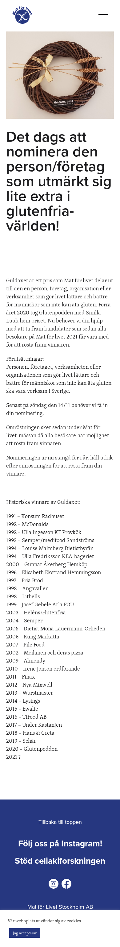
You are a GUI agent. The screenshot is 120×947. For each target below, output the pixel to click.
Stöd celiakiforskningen (60, 861)
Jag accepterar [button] (25, 932)
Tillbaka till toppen (60, 822)
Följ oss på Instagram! (60, 843)
